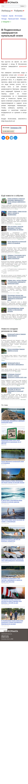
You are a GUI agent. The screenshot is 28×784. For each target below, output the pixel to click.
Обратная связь (5, 635)
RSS (12, 639)
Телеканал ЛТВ (15, 128)
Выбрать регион (5, 637)
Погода (4, 19)
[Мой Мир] (15, 138)
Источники (18, 16)
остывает (21, 75)
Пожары (23, 19)
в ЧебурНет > (6, 22)
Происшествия (13, 19)
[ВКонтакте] (3, 138)
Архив (11, 16)
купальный (23, 66)
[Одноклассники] (7, 138)
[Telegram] (11, 138)
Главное (4, 16)
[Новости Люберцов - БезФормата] (9, 2)
